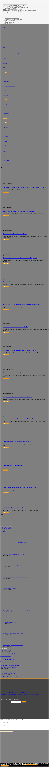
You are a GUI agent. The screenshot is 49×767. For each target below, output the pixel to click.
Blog (4, 15)
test (22, 694)
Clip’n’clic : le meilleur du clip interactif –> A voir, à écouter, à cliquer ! (25, 187)
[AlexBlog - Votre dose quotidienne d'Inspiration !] (18, 53)
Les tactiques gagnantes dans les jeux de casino (12, 6)
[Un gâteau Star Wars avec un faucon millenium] (13, 392)
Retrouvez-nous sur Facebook (6, 527)
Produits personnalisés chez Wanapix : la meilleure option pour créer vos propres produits (19, 10)
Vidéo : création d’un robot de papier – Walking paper (19, 487)
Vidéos (4, 67)
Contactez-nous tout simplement (11, 20)
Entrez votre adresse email (5, 701)
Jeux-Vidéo (7, 109)
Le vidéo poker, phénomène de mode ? (10, 622)
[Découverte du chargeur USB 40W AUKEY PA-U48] (9, 644)
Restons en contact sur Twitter (6, 528)
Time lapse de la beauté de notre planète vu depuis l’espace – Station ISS (16, 610)
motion (1, 694)
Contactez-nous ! (6, 17)
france (19, 692)
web (42, 694)
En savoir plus (34, 764)
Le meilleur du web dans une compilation (15, 327)
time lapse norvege (38, 694)
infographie (39, 692)
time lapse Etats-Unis (31, 694)
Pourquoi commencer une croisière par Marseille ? (12, 9)
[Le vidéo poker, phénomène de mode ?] (9, 621)
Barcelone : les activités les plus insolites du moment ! (13, 12)
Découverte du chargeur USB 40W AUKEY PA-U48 (13, 645)
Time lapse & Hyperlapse (10, 86)
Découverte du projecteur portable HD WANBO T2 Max (13, 5)
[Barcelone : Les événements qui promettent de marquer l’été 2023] (9, 576)
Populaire (4, 531)
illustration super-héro (32, 692)
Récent (4, 530)
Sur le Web (5, 118)
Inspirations (5, 63)
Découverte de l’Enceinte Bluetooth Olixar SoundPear (13, 633)
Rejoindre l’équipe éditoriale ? (8, 22)
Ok (22, 764)
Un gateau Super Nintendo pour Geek (14, 465)
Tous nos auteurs (8, 23)
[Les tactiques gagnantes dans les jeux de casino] (9, 564)
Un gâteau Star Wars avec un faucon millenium (17, 397)
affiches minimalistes (3, 692)
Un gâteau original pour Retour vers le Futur (17, 441)
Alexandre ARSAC (19, 719)
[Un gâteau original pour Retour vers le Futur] (7, 436)
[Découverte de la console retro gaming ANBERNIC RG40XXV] (9, 541)
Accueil (1, 164)
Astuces (6, 127)
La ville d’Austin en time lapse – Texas (9, 676)
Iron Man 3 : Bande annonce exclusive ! (10, 671)
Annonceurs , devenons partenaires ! (12, 18)
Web (6, 141)
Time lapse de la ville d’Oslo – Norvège (9, 665)
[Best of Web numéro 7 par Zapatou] (14, 276)
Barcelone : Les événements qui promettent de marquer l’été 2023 (15, 7)
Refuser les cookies (27, 764)
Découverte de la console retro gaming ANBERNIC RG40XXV (15, 4)
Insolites (6, 136)
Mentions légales (6, 722)
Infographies (7, 131)
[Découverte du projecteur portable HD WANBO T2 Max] (9, 553)
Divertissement (5, 95)
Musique (7, 113)
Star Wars (10, 694)
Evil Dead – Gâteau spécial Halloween (14, 373)
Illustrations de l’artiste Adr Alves (8, 653)
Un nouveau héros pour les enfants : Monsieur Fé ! (18, 211)
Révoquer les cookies (4, 765)
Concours (5, 145)
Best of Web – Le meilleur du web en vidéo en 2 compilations (21, 304)
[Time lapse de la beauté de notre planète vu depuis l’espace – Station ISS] (9, 609)
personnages (6, 694)
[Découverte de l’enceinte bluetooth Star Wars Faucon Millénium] (9, 599)
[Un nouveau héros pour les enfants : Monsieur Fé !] (14, 206)
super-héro (18, 694)
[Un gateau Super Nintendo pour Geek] (11, 460)
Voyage (6, 90)
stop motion (14, 694)
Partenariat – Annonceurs (7, 723)
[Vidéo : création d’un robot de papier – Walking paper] (14, 482)
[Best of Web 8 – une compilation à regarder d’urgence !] (14, 253)
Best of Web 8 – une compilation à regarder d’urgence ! (20, 258)
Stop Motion (7, 81)
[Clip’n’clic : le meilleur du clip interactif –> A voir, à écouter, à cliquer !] (14, 182)
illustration (24, 692)
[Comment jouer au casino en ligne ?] (9, 587)
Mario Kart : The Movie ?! (7, 659)
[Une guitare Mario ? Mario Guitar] (14, 502)
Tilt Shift (25, 694)
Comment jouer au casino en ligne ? (9, 8)
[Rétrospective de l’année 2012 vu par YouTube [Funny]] (14, 345)
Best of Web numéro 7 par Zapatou (13, 281)
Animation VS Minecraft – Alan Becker (15, 234)
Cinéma (6, 104)
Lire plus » (6, 192)
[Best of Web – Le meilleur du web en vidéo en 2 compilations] (14, 299)
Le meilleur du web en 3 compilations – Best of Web (19, 418)
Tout (6, 72)
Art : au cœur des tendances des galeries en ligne (12, 13)
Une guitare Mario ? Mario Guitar (13, 507)
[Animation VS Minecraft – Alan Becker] (14, 229)
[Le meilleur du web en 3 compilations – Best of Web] (14, 413)
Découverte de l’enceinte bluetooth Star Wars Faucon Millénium (15, 601)
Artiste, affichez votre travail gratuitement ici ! (14, 19)
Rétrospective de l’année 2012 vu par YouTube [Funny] (19, 350)
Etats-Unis (16, 692)
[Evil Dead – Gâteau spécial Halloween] (8, 368)
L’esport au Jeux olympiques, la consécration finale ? (13, 11)
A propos (4, 21)
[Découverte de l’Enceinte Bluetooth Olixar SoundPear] (9, 632)
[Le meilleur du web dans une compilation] (14, 322)
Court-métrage (8, 76)
